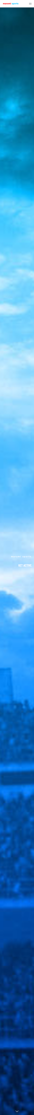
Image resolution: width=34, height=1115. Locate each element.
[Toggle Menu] (30, 3)
